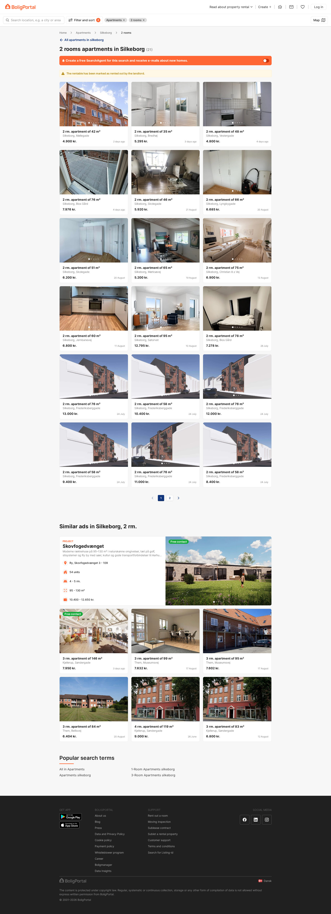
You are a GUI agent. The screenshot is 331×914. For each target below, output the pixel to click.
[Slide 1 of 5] (89, 123)
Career (99, 858)
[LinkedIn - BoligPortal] (256, 819)
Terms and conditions (161, 846)
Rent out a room (158, 815)
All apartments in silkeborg (84, 40)
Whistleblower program (109, 852)
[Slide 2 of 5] (91, 123)
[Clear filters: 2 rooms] (143, 20)
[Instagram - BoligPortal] (267, 819)
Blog (97, 821)
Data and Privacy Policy (110, 834)
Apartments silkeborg (75, 775)
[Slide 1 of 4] (90, 395)
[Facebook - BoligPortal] (244, 819)
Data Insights (103, 870)
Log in (318, 7)
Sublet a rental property (163, 834)
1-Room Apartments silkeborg (153, 769)
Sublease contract (159, 827)
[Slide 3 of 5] (94, 123)
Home (63, 32)
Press (98, 827)
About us (100, 815)
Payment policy (104, 846)
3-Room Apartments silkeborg (153, 775)
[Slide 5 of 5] (98, 123)
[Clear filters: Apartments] (124, 20)
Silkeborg (106, 32)
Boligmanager (103, 864)
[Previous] (152, 498)
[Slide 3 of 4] (95, 395)
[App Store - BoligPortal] (69, 825)
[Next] (178, 498)
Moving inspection (159, 821)
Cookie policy (103, 840)
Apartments (83, 32)
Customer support (159, 840)
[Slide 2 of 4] (92, 395)
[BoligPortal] (20, 7)
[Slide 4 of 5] (96, 123)
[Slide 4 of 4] (97, 395)
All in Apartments (71, 769)
